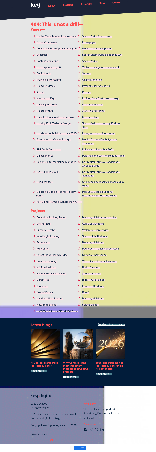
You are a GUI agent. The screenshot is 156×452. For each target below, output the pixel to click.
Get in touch (43, 73)
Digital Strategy (46, 85)
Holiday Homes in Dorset (51, 273)
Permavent (43, 242)
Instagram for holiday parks (98, 133)
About (51, 6)
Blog (102, 3)
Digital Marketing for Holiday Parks (57, 36)
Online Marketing (92, 79)
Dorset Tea (43, 279)
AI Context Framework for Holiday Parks (44, 364)
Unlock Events (45, 110)
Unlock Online (90, 117)
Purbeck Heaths (46, 229)
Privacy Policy (39, 434)
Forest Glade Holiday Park (52, 254)
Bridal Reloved (90, 267)
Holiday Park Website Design (54, 123)
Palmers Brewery (47, 261)
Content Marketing (47, 60)
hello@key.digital (40, 407)
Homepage (88, 42)
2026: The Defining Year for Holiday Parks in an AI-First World (110, 365)
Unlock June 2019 (47, 104)
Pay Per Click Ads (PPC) (96, 85)
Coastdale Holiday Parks (51, 217)
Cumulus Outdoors (93, 223)
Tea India (42, 286)
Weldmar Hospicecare (95, 229)
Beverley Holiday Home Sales (99, 217)
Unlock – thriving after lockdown (55, 117)
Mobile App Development (97, 48)
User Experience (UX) (49, 67)
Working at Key (45, 98)
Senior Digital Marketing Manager (56, 161)
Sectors (86, 73)
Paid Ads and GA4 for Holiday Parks (103, 155)
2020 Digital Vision (93, 110)
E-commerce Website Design (53, 139)
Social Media (89, 60)
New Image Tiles (46, 304)
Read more (37, 370)
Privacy (86, 92)
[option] (45, 350)
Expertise (86, 4)
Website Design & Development (100, 67)
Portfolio (68, 5)
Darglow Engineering (94, 254)
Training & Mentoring (49, 79)
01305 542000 (39, 403)
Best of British (45, 292)
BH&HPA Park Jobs (93, 279)
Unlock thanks (45, 155)
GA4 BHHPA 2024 (47, 171)
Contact (116, 2)
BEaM (85, 292)
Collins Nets (43, 223)
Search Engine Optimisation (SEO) (102, 54)
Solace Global (90, 304)
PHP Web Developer (48, 149)
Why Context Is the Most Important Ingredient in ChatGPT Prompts (76, 367)
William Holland (46, 267)
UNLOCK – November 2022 (98, 149)
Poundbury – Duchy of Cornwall (100, 248)
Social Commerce (47, 42)
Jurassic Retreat (91, 273)
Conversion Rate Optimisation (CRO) (58, 48)
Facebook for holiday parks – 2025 (57, 133)
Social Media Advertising (96, 36)
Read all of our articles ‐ (111, 324)
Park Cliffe (42, 248)
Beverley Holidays (92, 242)
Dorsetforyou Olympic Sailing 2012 (57, 310)
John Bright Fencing (48, 236)
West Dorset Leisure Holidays (99, 261)
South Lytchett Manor (94, 236)
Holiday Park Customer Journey (100, 98)
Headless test (44, 181)
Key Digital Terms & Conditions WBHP (59, 201)
